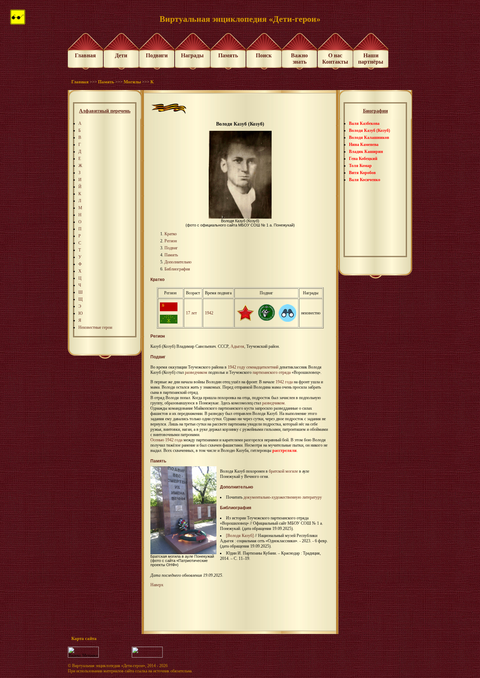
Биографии (375, 111)
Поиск (264, 55)
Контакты (335, 62)
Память (228, 55)
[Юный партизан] (266, 319)
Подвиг (171, 247)
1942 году (236, 367)
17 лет (191, 313)
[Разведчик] (287, 320)
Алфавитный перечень (104, 111)
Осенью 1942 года (166, 439)
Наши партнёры (370, 58)
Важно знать (299, 58)
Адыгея (237, 346)
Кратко (170, 233)
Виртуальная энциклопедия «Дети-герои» (108, 665)
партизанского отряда (272, 372)
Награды (192, 55)
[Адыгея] (168, 322)
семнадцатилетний (262, 367)
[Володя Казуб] (240, 535)
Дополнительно (178, 262)
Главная (85, 55)
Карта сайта (84, 638)
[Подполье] (245, 319)
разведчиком (196, 372)
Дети (121, 55)
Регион (170, 240)
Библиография (177, 269)
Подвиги (157, 55)
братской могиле (283, 471)
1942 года (284, 381)
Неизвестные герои (95, 327)
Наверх (156, 584)
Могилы (132, 81)
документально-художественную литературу (283, 497)
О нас (335, 55)
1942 (209, 313)
